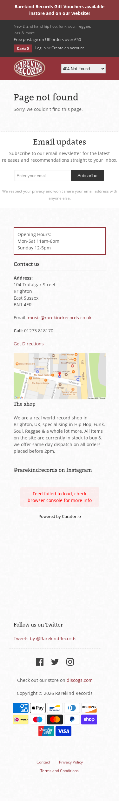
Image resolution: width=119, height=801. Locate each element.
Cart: (23, 48)
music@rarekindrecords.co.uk (59, 318)
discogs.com (80, 680)
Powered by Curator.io (59, 516)
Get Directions (29, 344)
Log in (40, 48)
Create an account (67, 48)
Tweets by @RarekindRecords (45, 638)
